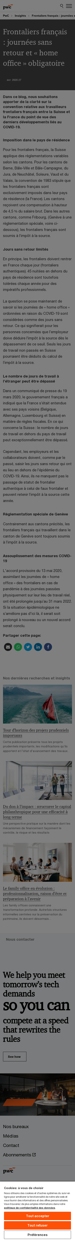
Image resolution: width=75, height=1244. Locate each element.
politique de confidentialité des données (29, 1207)
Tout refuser (37, 1225)
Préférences (38, 1235)
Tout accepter (37, 1216)
